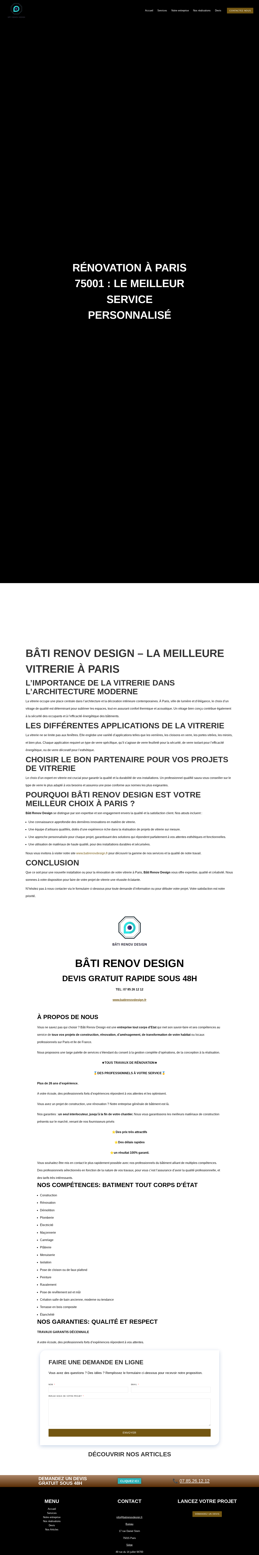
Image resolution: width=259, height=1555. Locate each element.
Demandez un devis (207, 1514)
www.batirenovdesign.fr (92, 853)
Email (134, 1385)
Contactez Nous (240, 10)
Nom (51, 1385)
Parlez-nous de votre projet (66, 1396)
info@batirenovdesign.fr (129, 1517)
